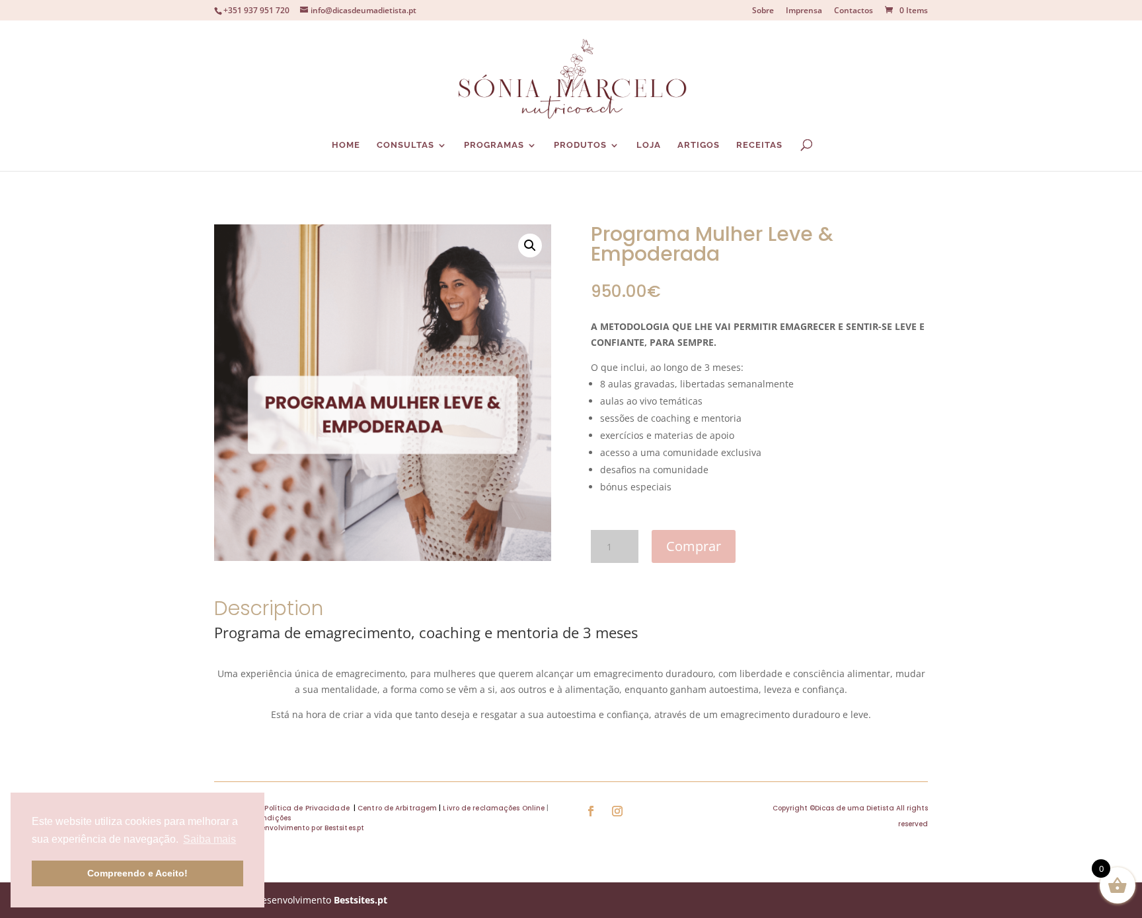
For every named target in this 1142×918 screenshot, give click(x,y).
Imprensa (804, 11)
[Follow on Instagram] (617, 811)
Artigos (698, 145)
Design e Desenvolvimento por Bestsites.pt (290, 828)
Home (346, 145)
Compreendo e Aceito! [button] (137, 873)
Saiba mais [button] (209, 839)
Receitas (759, 145)
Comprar (693, 546)
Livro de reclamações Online (494, 808)
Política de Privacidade (306, 808)
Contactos (853, 11)
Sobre (763, 11)
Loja (648, 145)
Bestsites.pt (360, 900)
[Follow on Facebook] (590, 811)
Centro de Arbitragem (397, 808)
